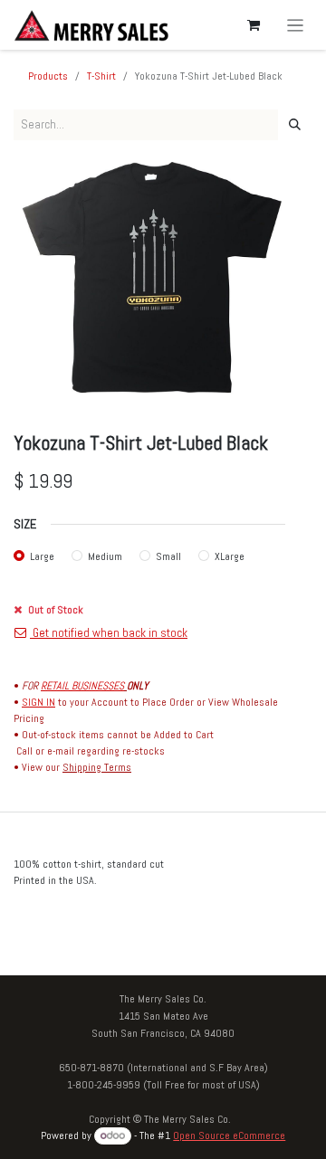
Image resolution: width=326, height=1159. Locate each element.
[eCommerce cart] (253, 25)
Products (48, 76)
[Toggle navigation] (295, 25)
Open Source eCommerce (229, 1135)
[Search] (294, 124)
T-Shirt (101, 76)
